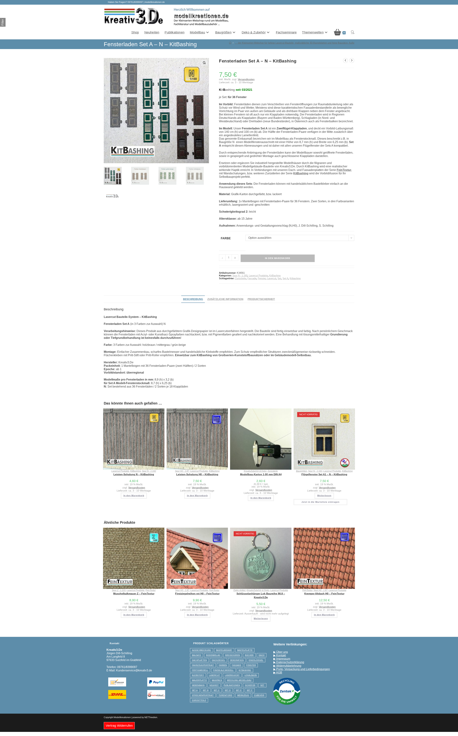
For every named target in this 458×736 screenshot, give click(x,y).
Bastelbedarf (224, 650)
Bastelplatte (245, 650)
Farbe (226, 238)
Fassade (251, 278)
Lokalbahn (251, 675)
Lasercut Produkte (258, 275)
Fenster (262, 278)
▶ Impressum (281, 658)
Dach (262, 655)
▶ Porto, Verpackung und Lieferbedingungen (301, 669)
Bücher (249, 655)
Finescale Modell (223, 670)
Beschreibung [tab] (193, 299)
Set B (206, 690)
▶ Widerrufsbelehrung (287, 665)
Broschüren (232, 655)
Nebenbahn (198, 685)
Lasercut (271, 278)
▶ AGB (277, 672)
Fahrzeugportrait (203, 665)
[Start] (230, 43)
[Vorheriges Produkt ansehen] (345, 60)
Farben (223, 665)
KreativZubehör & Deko (255, 471)
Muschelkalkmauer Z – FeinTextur (133, 593)
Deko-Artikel (239, 590)
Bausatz (196, 655)
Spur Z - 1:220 (119, 590)
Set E (239, 690)
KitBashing (275, 275)
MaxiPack (217, 680)
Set (279, 278)
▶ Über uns (280, 651)
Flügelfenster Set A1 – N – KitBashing (324, 474)
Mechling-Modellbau (239, 680)
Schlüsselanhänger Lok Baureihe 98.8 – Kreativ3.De (261, 595)
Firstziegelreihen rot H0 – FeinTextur (197, 593)
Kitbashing (295, 278)
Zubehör (259, 695)
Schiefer (250, 685)
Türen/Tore (225, 695)
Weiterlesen (324, 495)
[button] (204, 63)
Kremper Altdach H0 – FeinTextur (324, 593)
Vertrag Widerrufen (119, 725)
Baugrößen (301, 471)
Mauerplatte (199, 680)
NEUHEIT (214, 685)
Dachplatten (199, 660)
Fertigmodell (200, 670)
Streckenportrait (203, 695)
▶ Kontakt (279, 655)
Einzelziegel (256, 660)
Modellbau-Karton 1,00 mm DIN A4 (261, 474)
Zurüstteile (240, 278)
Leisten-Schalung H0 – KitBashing (197, 474)
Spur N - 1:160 (239, 275)
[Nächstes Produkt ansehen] (351, 60)
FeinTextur (150, 590)
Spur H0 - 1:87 (182, 471)
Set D (228, 690)
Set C (217, 690)
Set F (250, 690)
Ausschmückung (201, 650)
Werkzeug (243, 695)
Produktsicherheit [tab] (261, 299)
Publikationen (232, 685)
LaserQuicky (232, 675)
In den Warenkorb (277, 258)
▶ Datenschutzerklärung (288, 662)
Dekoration (237, 660)
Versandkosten (246, 79)
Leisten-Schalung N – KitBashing (133, 474)
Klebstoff (198, 675)
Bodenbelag (213, 655)
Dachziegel (218, 660)
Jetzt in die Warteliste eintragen (320, 502)
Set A (285, 278)
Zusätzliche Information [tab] (225, 299)
